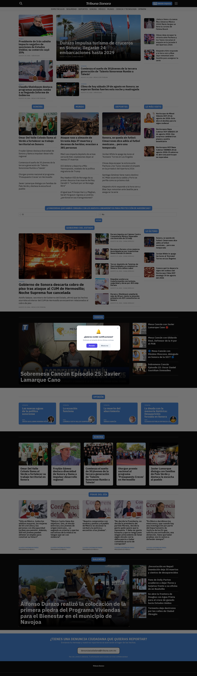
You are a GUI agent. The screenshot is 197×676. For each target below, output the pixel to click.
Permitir (92, 346)
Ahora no (104, 346)
